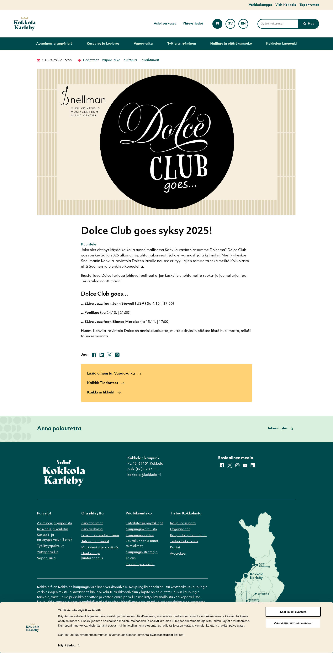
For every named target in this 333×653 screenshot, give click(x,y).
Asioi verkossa (165, 23)
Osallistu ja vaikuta (140, 564)
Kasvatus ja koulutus (103, 43)
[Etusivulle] (24, 23)
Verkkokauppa (260, 5)
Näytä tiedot (66, 645)
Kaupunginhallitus (140, 535)
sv (231, 25)
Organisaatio (180, 529)
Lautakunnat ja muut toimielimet (142, 544)
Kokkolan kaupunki (281, 43)
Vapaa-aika (143, 43)
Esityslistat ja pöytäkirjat (144, 523)
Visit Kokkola (285, 5)
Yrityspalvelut (47, 552)
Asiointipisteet (92, 523)
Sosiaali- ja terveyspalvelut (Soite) (54, 538)
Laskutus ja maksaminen (100, 535)
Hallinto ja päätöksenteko (231, 43)
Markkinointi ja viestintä (99, 547)
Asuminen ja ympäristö (54, 43)
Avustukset (178, 553)
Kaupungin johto (183, 523)
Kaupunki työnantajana (188, 535)
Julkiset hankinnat (95, 541)
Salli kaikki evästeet (293, 611)
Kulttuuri (130, 60)
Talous (130, 558)
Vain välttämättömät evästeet (293, 623)
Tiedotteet (90, 60)
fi (219, 25)
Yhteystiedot (193, 23)
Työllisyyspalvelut (50, 546)
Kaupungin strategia (142, 552)
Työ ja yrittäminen (181, 43)
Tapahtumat (309, 5)
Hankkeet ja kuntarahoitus (92, 556)
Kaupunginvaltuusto (141, 529)
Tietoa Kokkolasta (184, 541)
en (244, 25)
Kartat (175, 547)
